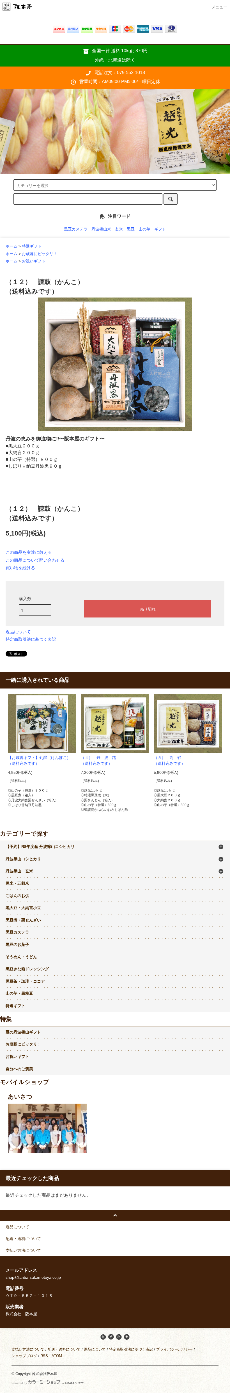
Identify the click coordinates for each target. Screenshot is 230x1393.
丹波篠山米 (101, 229)
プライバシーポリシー (174, 1349)
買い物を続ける (20, 568)
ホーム (11, 246)
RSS (44, 1356)
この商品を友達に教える (29, 552)
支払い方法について (28, 1349)
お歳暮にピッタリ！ (39, 253)
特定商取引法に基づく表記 (31, 639)
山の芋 (144, 229)
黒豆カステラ (76, 229)
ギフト (160, 229)
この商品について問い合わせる (35, 560)
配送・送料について (64, 1349)
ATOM (57, 1356)
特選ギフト (32, 246)
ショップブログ (24, 1356)
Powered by (19, 1383)
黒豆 (131, 229)
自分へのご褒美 (19, 1069)
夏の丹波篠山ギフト (23, 1032)
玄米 (119, 229)
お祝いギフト (33, 261)
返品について (18, 632)
